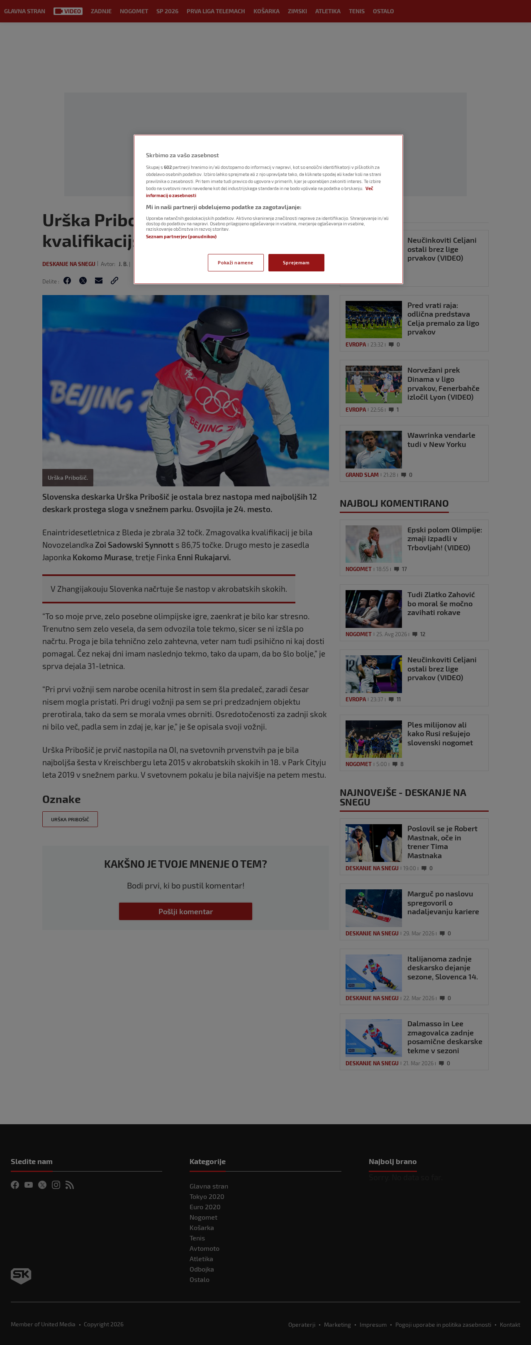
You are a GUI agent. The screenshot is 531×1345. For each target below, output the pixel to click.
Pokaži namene (235, 262)
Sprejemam (296, 262)
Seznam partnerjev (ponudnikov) (181, 236)
